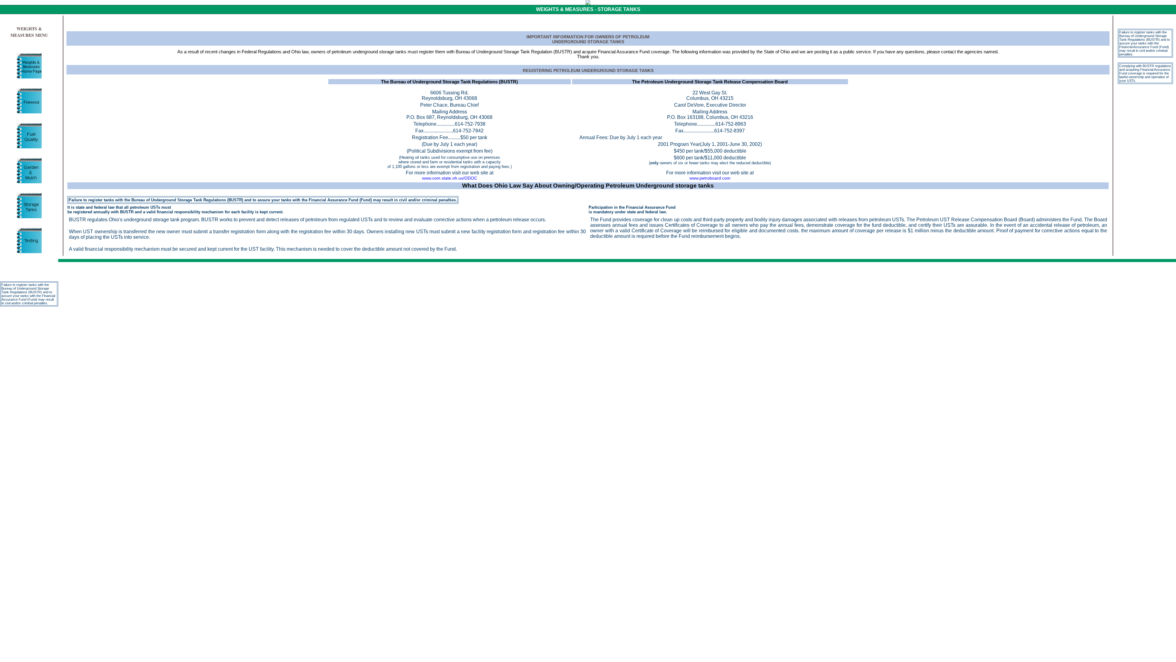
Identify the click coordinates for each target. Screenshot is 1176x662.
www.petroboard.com (709, 178)
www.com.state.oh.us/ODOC (449, 178)
